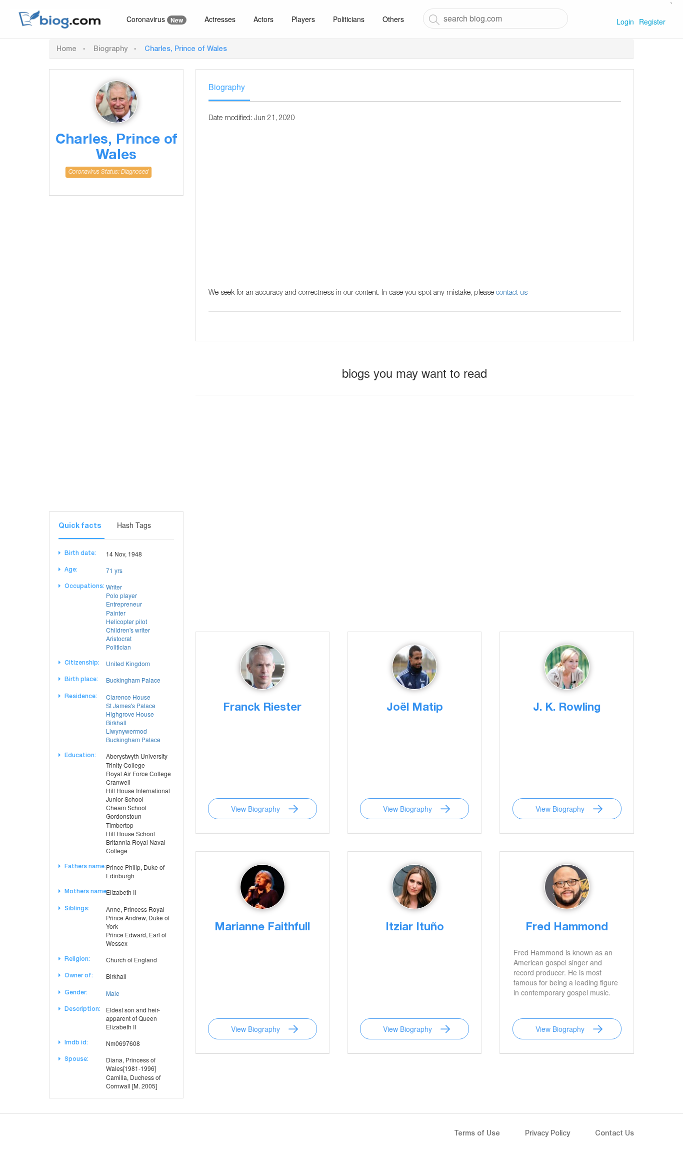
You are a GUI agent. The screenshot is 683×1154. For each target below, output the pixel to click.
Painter (116, 613)
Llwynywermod (126, 731)
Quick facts (79, 526)
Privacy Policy (547, 1133)
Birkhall (116, 722)
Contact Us (614, 1133)
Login (625, 22)
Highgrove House (130, 714)
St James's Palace (131, 705)
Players (303, 19)
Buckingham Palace (133, 680)
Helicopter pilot (126, 621)
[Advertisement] (116, 361)
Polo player (121, 595)
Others (393, 19)
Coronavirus (154, 19)
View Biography (255, 809)
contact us (512, 293)
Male (113, 993)
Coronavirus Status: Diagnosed (108, 172)
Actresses (220, 19)
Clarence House (128, 697)
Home (66, 49)
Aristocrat (119, 638)
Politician (118, 647)
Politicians (348, 19)
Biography (111, 49)
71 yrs (114, 570)
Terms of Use (477, 1133)
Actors (264, 19)
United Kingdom (128, 663)
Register (652, 22)
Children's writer (128, 630)
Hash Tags (134, 525)
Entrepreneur (124, 604)
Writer (114, 587)
